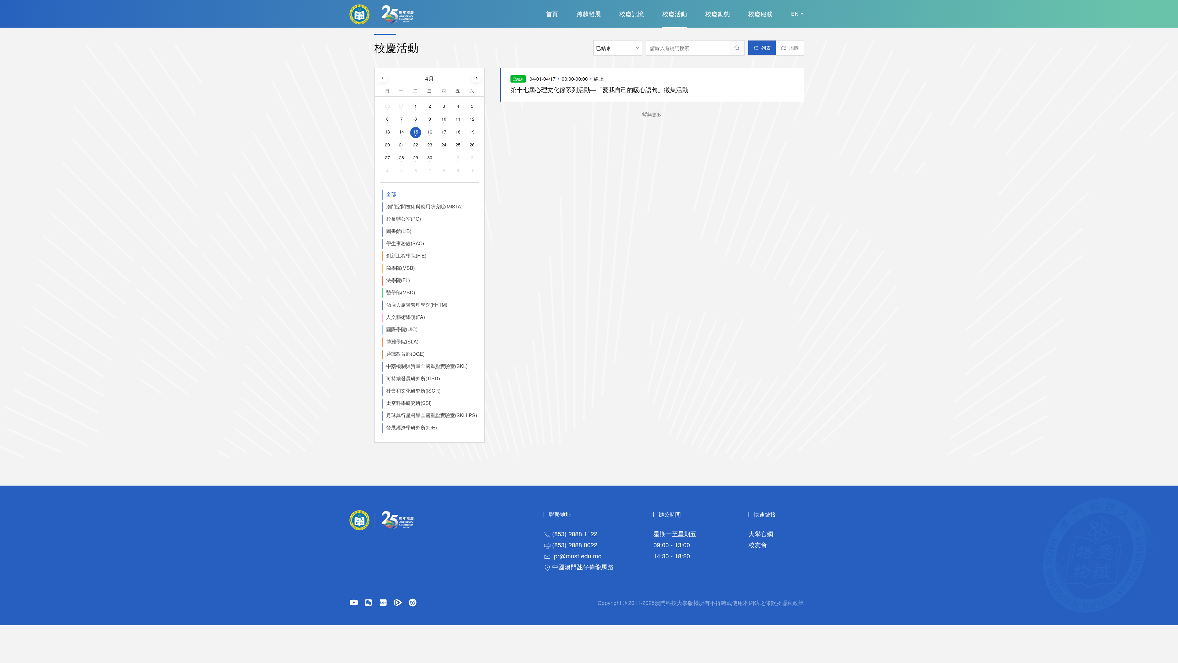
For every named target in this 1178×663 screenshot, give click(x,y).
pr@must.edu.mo (578, 555)
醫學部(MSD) (400, 292)
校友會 (758, 544)
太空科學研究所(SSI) (409, 402)
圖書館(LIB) (398, 231)
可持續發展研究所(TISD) (413, 378)
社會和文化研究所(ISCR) (413, 390)
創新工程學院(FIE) (406, 255)
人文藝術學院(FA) (405, 316)
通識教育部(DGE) (405, 353)
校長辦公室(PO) (403, 218)
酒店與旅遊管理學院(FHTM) (416, 304)
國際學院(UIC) (402, 329)
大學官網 (761, 533)
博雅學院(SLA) (402, 341)
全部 (391, 194)
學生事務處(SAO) (405, 243)
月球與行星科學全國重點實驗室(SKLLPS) (431, 415)
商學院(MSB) (400, 267)
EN (795, 13)
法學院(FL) (398, 280)
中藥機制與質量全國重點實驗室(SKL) (427, 366)
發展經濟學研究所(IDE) (411, 427)
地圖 (794, 47)
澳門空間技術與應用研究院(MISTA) (424, 206)
